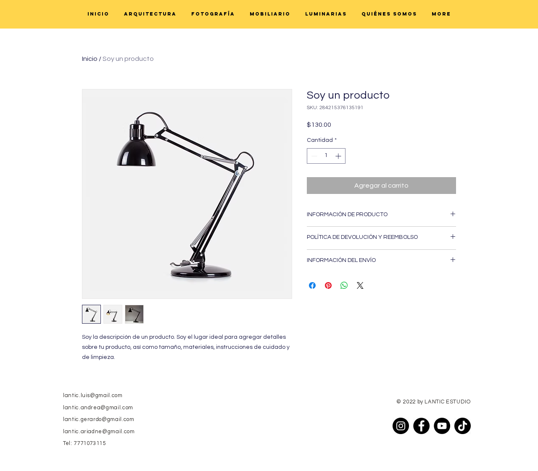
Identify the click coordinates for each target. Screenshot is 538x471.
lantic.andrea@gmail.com (98, 408)
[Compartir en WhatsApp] (344, 285)
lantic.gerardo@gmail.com (98, 419)
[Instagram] (401, 426)
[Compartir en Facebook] (312, 285)
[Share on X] (360, 285)
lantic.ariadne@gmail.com (99, 431)
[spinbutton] (326, 156)
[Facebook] (421, 426)
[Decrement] (313, 156)
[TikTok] (462, 426)
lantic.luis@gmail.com (93, 395)
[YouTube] (442, 426)
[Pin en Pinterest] (328, 285)
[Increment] (339, 156)
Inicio (90, 58)
